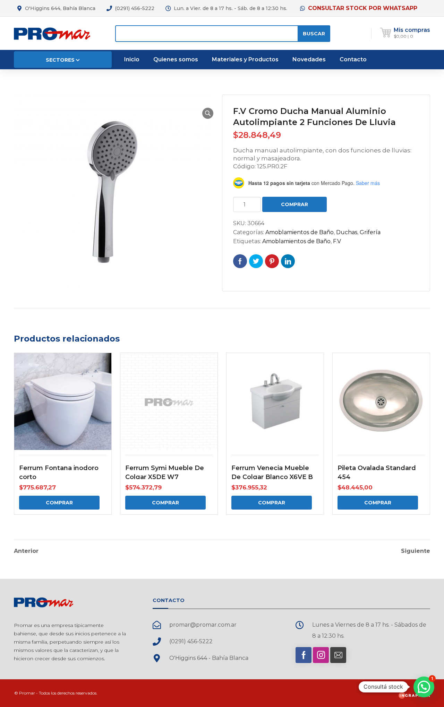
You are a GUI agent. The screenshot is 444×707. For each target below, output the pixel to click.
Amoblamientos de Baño (299, 232)
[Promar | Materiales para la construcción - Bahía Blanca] (52, 33)
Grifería (370, 232)
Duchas (346, 232)
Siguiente (415, 551)
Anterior (26, 551)
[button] (207, 113)
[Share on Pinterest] (272, 261)
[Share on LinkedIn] (288, 261)
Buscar (314, 33)
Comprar (294, 204)
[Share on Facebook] (240, 261)
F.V (337, 241)
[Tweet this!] (256, 261)
